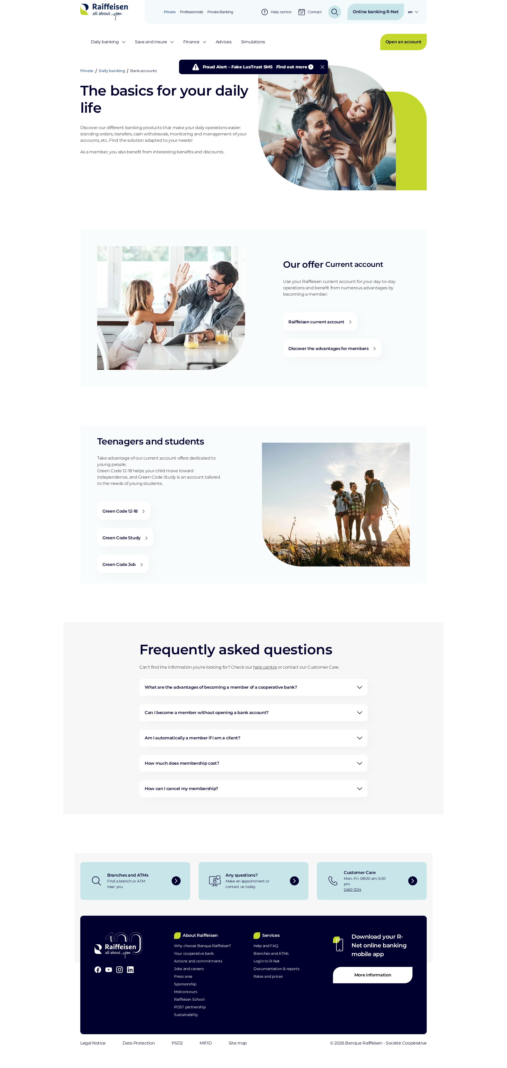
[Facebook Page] (98, 969)
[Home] (104, 11)
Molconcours (185, 991)
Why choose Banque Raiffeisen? (202, 945)
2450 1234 (352, 889)
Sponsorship (185, 984)
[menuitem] (170, 12)
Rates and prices (268, 976)
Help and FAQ (265, 945)
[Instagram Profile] (119, 969)
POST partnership (190, 1007)
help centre (265, 667)
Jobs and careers (189, 968)
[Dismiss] (322, 67)
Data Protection (139, 1043)
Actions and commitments (198, 961)
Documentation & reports (276, 968)
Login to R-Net (266, 961)
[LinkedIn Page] (130, 969)
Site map (238, 1043)
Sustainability (186, 1014)
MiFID (206, 1043)
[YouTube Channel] (108, 969)
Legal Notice (93, 1043)
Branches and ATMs (270, 953)
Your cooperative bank (194, 953)
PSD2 (177, 1043)
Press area (183, 976)
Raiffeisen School (189, 999)
